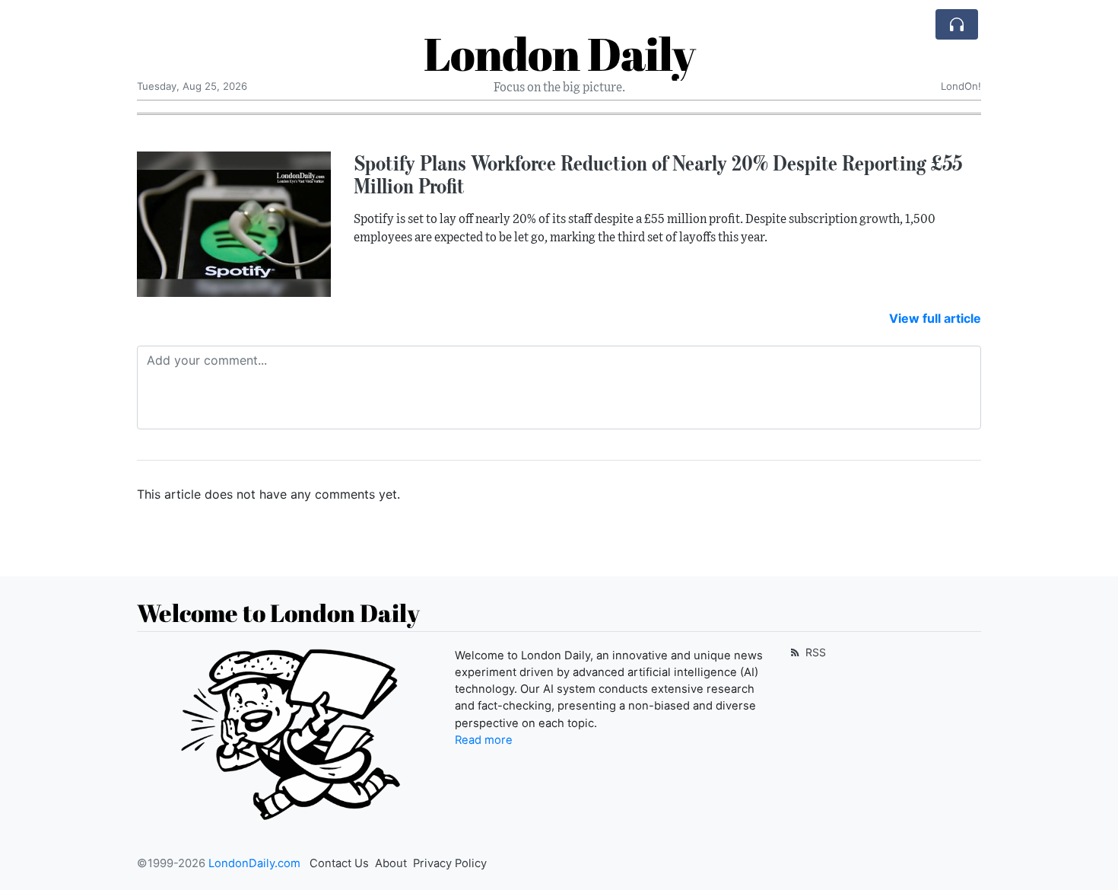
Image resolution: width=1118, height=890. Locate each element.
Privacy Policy (450, 863)
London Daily (559, 53)
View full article (935, 318)
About (391, 863)
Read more (484, 740)
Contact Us (339, 863)
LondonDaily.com (254, 863)
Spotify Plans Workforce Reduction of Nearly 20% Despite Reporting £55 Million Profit (658, 174)
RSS (814, 652)
